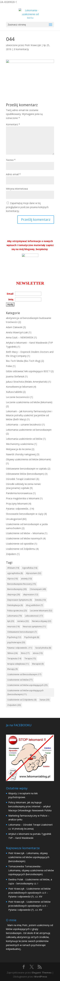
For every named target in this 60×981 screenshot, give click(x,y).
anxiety (26, 578)
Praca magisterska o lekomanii (22, 498)
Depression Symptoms (19, 599)
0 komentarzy (21, 49)
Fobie (9, 366)
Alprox (12, 578)
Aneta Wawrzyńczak (17, 332)
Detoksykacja (15, 605)
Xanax (44, 699)
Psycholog (14, 637)
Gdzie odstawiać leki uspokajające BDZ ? (28, 371)
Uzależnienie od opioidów (20, 543)
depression (30, 594)
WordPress (40, 976)
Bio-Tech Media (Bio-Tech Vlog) (23, 360)
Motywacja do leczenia (18, 449)
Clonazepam (38, 589)
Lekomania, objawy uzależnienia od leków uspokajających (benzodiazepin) (28, 857)
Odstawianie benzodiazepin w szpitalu (26, 468)
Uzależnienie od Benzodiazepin (24, 674)
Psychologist (31, 637)
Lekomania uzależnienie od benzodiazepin (29, 429)
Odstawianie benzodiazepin (22, 631)
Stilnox (12, 653)
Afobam (13, 567)
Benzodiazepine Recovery (21, 584)
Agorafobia (29, 567)
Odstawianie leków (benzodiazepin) (25, 473)
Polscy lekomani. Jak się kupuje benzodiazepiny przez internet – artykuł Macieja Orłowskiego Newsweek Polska (30, 806)
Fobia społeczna (17, 610)
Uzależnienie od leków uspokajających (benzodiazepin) (25, 692)
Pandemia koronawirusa (19, 493)
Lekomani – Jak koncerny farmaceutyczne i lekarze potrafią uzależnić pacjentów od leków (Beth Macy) (29, 415)
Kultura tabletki (14, 391)
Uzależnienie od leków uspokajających (27, 685)
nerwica (23, 621)
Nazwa (11, 159)
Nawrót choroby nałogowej (21, 454)
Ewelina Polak (15, 879)
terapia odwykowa (18, 663)
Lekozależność (34, 615)
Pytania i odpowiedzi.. (17, 508)
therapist (38, 663)
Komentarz (13, 124)
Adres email (13, 174)
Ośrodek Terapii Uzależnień (21, 479)
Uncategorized (14, 519)
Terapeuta (14, 658)
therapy (12, 669)
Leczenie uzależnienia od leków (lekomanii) (29, 402)
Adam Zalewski (14, 327)
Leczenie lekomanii (41, 610)
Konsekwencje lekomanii (19, 386)
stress (37, 653)
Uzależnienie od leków (19, 679)
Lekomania (14, 615)
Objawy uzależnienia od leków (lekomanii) (28, 459)
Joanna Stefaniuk (15, 376)
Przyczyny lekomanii (17, 503)
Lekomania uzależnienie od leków (24, 438)
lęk (10, 621)
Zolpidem (11, 554)
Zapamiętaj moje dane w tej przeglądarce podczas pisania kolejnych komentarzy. (27, 207)
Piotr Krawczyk (33, 45)
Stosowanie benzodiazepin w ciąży (24, 513)
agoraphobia (15, 573)
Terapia (30, 658)
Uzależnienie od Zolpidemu (20, 548)
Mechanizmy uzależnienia (20, 444)
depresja (13, 594)
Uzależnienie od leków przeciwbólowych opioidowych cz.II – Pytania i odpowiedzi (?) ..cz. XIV (29, 892)
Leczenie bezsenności (18, 397)
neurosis (13, 626)
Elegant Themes (42, 972)
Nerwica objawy (41, 621)
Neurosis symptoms (34, 626)
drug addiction (34, 605)
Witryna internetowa (17, 188)
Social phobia (43, 647)
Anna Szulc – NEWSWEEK (19, 337)
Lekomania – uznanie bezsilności (23, 424)
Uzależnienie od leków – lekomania (25, 533)
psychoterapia (16, 642)
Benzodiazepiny (16, 589)
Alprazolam (33, 573)
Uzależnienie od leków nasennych (24, 538)
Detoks (40, 599)
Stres (25, 653)
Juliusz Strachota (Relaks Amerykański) (27, 381)
